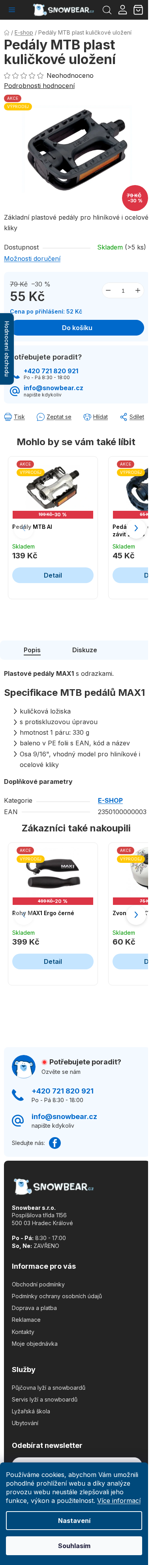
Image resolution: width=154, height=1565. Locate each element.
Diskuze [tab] (84, 650)
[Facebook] (55, 1143)
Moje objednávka (35, 1343)
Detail (53, 575)
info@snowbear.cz (53, 388)
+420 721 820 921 (51, 371)
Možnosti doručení (32, 258)
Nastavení (74, 1521)
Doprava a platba (34, 1307)
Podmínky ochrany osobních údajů (57, 1296)
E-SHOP (110, 800)
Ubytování (25, 1423)
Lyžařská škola (31, 1411)
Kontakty (23, 1331)
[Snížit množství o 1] (108, 290)
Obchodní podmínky (38, 1284)
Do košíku (77, 328)
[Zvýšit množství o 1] (138, 290)
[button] (136, 529)
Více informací (119, 1500)
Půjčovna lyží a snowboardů (48, 1387)
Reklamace (26, 1319)
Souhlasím (74, 1546)
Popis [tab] (32, 650)
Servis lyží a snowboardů (44, 1399)
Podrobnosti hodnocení (39, 86)
